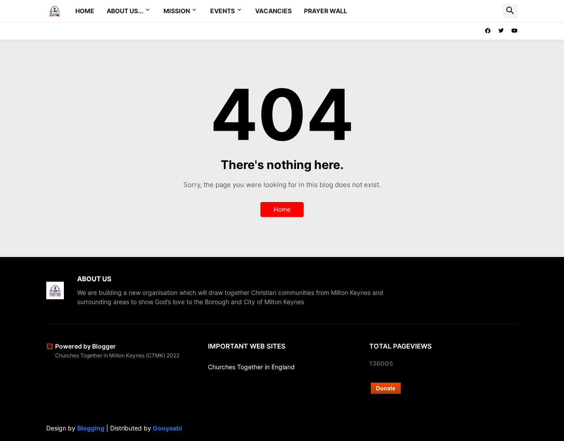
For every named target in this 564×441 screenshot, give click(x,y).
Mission (176, 11)
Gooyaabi (167, 428)
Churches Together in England (251, 367)
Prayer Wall (325, 11)
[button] (510, 11)
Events (222, 11)
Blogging (90, 428)
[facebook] (487, 30)
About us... (125, 11)
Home (84, 11)
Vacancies (273, 11)
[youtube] (515, 30)
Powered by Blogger (85, 346)
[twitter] (501, 30)
